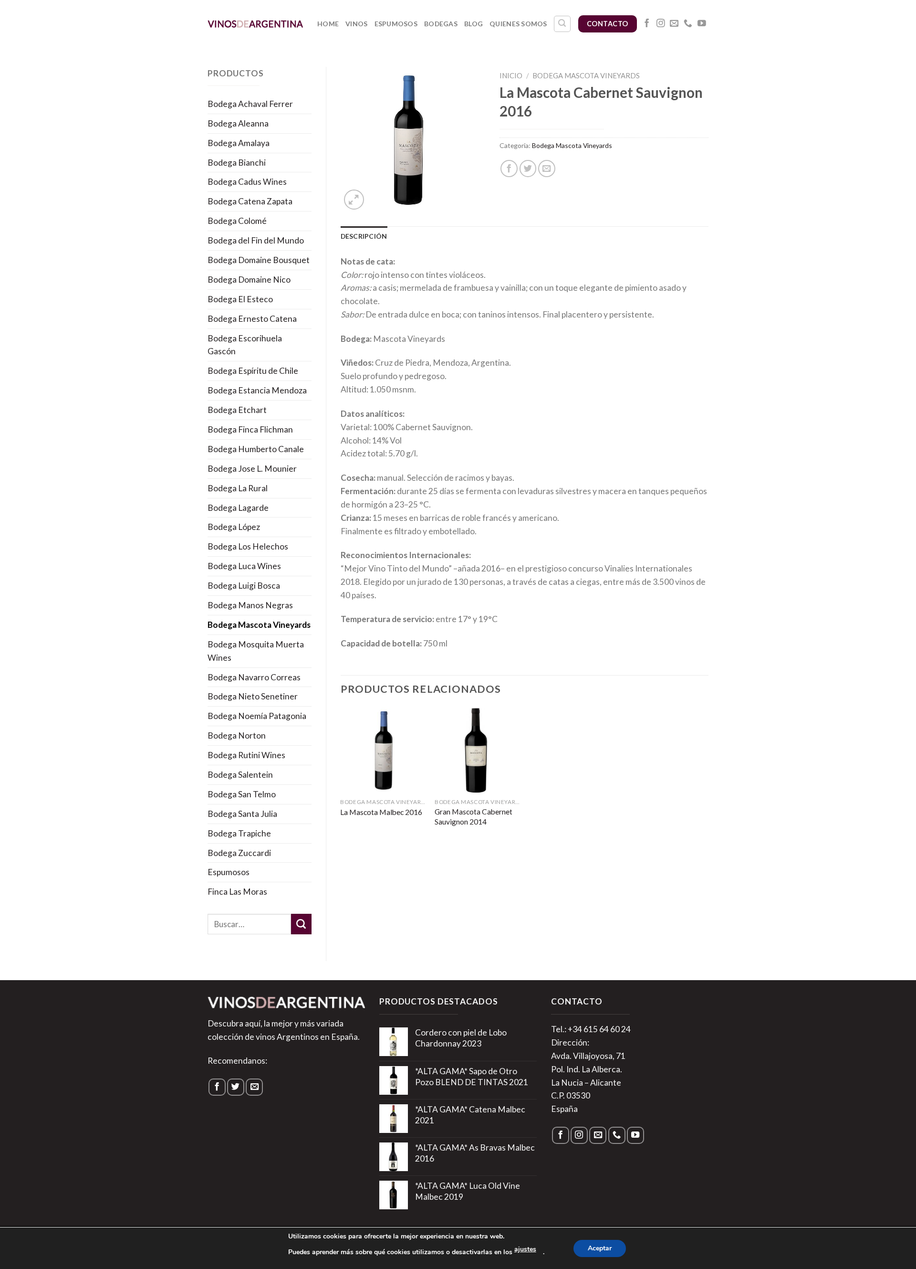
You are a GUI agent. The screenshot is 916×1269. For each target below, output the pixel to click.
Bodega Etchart (237, 410)
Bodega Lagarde (238, 508)
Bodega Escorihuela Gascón (245, 345)
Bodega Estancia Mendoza (257, 390)
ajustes (525, 1249)
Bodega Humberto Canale (256, 449)
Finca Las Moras (237, 892)
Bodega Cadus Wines (247, 182)
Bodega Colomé (237, 221)
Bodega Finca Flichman (250, 429)
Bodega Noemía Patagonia (257, 716)
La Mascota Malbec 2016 (381, 812)
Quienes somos (518, 24)
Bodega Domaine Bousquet (259, 260)
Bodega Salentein (240, 775)
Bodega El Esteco (240, 299)
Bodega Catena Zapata (250, 201)
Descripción (364, 236)
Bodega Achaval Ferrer (250, 104)
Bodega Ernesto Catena (252, 319)
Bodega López (234, 527)
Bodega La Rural (238, 488)
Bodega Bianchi (237, 163)
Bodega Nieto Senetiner (253, 696)
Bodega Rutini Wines (246, 755)
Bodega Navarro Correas (254, 677)
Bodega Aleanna (238, 123)
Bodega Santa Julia (242, 814)
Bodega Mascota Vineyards (259, 625)
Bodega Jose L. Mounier (252, 469)
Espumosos (396, 24)
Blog (473, 24)
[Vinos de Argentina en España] (255, 23)
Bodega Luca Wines (244, 566)
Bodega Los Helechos (248, 546)
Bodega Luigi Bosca (244, 586)
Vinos (356, 24)
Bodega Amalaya (239, 143)
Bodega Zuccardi (239, 853)
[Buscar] (562, 24)
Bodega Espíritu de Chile (253, 371)
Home (328, 24)
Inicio (511, 75)
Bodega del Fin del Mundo (256, 240)
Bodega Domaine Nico (249, 280)
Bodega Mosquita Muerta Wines (256, 651)
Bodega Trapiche (239, 833)
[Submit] (301, 924)
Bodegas (441, 24)
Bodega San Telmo (242, 794)
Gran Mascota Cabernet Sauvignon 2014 (473, 816)
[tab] (364, 236)
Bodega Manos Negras (250, 605)
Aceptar (600, 1248)
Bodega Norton (237, 735)
